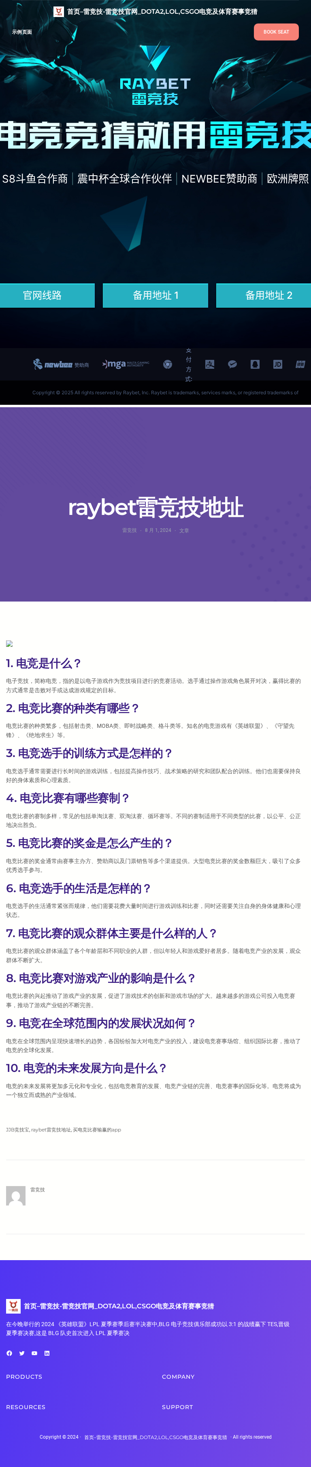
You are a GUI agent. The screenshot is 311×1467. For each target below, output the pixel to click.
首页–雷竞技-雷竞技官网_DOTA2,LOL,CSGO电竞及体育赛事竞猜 (162, 11)
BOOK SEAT (276, 32)
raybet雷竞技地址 (51, 1130)
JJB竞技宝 (17, 1130)
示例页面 (22, 32)
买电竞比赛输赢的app (97, 1130)
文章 (184, 530)
